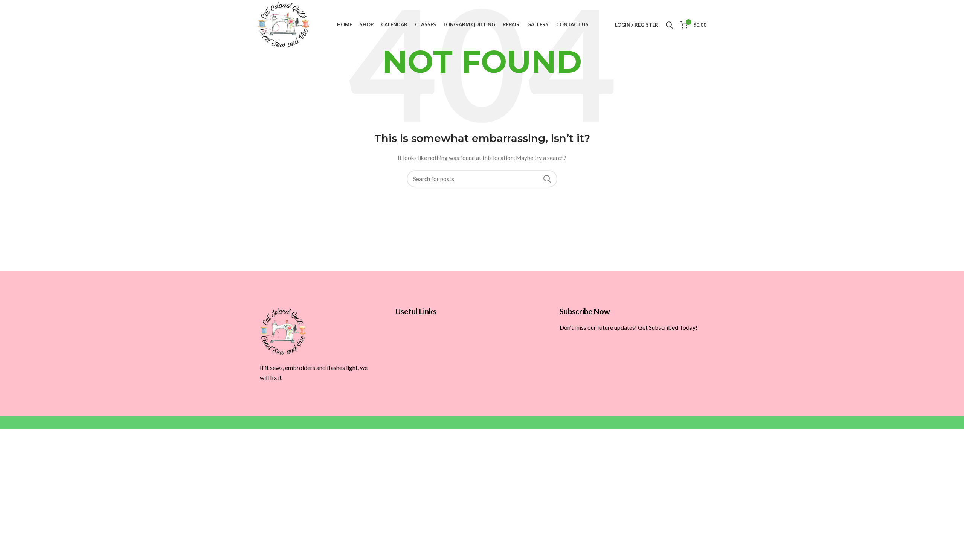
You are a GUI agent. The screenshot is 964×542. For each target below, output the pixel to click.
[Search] (669, 24)
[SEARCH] (547, 178)
